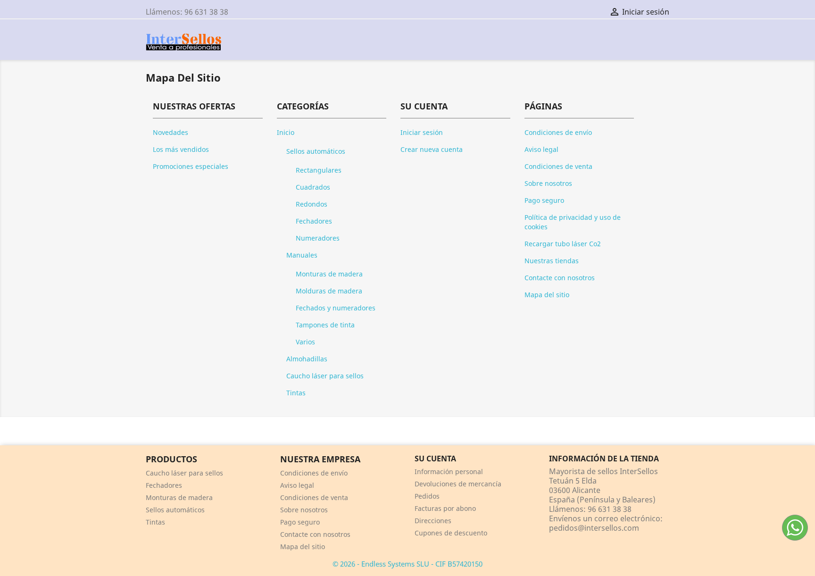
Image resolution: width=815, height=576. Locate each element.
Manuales (301, 254)
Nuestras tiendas (551, 260)
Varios (305, 341)
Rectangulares (318, 170)
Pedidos (427, 496)
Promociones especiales (190, 166)
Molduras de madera (329, 290)
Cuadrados (313, 187)
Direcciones (433, 520)
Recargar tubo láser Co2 (562, 243)
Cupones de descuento (451, 532)
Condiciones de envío (558, 132)
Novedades (170, 132)
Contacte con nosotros (559, 277)
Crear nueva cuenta (431, 149)
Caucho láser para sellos (325, 375)
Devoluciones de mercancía (458, 483)
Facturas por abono (445, 508)
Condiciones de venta (558, 166)
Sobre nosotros (548, 183)
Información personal (449, 471)
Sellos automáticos (315, 151)
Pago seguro (544, 200)
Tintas (296, 392)
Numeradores (318, 238)
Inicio (285, 132)
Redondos (311, 204)
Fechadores (314, 221)
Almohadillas (306, 358)
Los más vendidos (181, 149)
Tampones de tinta (325, 324)
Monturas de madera (329, 273)
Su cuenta (435, 458)
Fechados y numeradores (335, 307)
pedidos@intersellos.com (594, 528)
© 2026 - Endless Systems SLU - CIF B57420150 (407, 563)
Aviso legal (541, 149)
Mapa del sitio (546, 294)
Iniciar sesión (421, 132)
